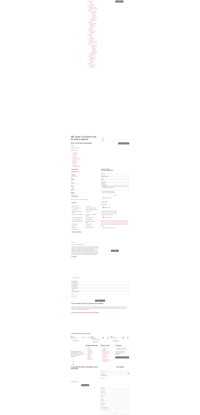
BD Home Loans (93, 7)
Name (102, 173)
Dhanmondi (90, 351)
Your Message (104, 185)
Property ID (103, 182)
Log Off (91, 33)
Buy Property (90, 1)
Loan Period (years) (75, 291)
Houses (91, 3)
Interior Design (95, 18)
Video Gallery (92, 21)
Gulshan (89, 347)
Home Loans (90, 6)
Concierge (92, 24)
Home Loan (75, 155)
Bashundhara (90, 352)
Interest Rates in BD (94, 8)
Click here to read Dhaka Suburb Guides (85, 312)
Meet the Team (93, 26)
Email (102, 179)
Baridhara (90, 350)
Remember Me (104, 375)
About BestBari (93, 23)
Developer (75, 153)
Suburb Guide (75, 157)
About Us (89, 22)
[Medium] (103, 138)
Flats (91, 2)
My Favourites (92, 31)
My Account (90, 29)
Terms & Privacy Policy (107, 367)
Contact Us (92, 28)
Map (74, 156)
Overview (75, 152)
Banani (89, 349)
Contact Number (104, 176)
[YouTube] (103, 140)
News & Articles (93, 11)
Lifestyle (93, 17)
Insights (89, 9)
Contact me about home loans (108, 191)
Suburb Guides (93, 19)
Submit (114, 413)
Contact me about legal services (108, 192)
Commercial (92, 4)
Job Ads (91, 27)
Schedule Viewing (76, 158)
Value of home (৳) (74, 281)
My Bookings (92, 32)
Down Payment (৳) (75, 284)
